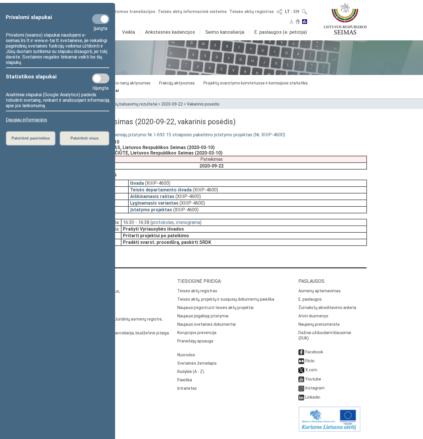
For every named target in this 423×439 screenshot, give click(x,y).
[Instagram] (301, 388)
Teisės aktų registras (251, 11)
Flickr (310, 361)
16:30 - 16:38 (136, 222)
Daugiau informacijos (26, 120)
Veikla (128, 32)
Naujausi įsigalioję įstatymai (202, 316)
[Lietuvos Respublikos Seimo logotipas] (345, 19)
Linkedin (312, 397)
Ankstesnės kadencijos (170, 32)
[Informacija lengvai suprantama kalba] (304, 22)
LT (287, 11)
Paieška (184, 380)
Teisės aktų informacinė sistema (192, 11)
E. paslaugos (310, 299)
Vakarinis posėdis (203, 104)
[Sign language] (298, 22)
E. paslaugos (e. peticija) (280, 32)
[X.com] (301, 370)
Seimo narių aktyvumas (128, 83)
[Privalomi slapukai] (100, 19)
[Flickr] (301, 361)
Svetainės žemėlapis (197, 363)
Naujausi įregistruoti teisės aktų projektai (215, 307)
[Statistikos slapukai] (100, 78)
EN (296, 11)
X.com (311, 370)
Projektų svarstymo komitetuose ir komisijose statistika (255, 83)
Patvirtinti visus (84, 138)
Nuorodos (186, 355)
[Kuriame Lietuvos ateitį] (329, 430)
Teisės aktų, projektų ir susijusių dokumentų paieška (225, 299)
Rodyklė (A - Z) (190, 371)
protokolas (163, 222)
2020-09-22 (172, 104)
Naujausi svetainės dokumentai (206, 324)
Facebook (314, 352)
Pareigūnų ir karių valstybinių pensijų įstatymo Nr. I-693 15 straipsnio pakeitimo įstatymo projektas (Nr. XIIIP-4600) (170, 134)
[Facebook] (301, 352)
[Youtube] (301, 379)
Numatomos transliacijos (128, 11)
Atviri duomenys (313, 316)
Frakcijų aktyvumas (177, 83)
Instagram (315, 388)
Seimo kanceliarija (224, 32)
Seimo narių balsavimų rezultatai (127, 104)
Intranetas (187, 388)
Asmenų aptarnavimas (319, 291)
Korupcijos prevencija (196, 332)
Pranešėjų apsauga (195, 341)
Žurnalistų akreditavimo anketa (327, 307)
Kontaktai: (69, 281)
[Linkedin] (301, 397)
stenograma (188, 222)
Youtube (313, 379)
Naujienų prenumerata (319, 324)
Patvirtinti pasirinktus (31, 138)
